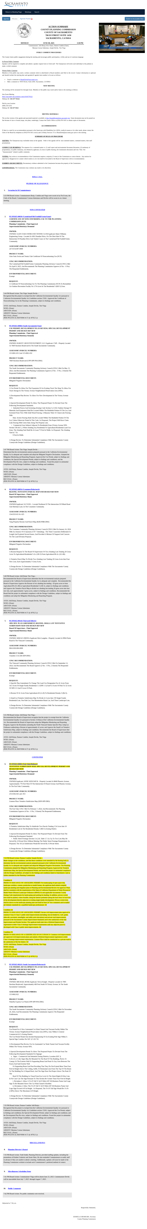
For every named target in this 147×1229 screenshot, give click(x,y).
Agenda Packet (25, 19)
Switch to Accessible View (134, 19)
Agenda (6, 19)
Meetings (28, 12)
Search (36, 12)
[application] (122, 38)
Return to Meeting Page (13, 12)
